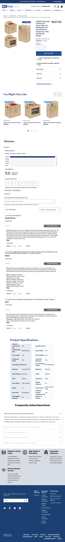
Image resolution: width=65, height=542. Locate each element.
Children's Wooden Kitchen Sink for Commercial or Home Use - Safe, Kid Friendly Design (13, 122)
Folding (12, 10)
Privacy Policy (35, 534)
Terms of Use (48, 536)
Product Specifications (44, 84)
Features (39, 78)
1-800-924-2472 (46, 6)
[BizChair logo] (10, 6)
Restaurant (28, 10)
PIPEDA (41, 536)
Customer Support (58, 1)
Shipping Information (45, 511)
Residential (57, 10)
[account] (58, 7)
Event (19, 10)
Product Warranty (44, 522)
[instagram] (15, 508)
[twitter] (4, 508)
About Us (36, 495)
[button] (17, 35)
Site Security (26, 534)
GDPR (35, 536)
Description (40, 69)
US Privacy (43, 534)
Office (4, 10)
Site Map (59, 538)
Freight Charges (46, 514)
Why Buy (39, 74)
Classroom (47, 10)
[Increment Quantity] (44, 47)
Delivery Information (45, 496)
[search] (55, 7)
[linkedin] (20, 508)
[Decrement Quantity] (37, 47)
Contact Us (53, 493)
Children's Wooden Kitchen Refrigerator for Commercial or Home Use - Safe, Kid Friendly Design (52, 122)
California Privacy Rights (54, 534)
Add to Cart (48, 53)
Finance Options (46, 508)
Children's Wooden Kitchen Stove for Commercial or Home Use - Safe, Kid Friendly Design (32, 122)
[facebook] (9, 508)
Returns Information (45, 517)
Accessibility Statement (49, 538)
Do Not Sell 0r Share (27, 536)
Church (38, 10)
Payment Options (44, 504)
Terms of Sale (56, 536)
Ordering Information (45, 500)
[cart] (62, 7)
